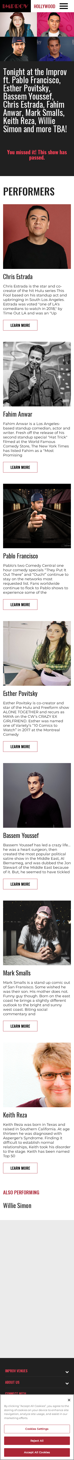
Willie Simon (17, 1205)
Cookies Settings (37, 1428)
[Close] (69, 1400)
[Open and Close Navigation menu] (66, 6)
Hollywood (44, 6)
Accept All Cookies (37, 1452)
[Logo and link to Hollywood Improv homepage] (15, 6)
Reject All (37, 1440)
